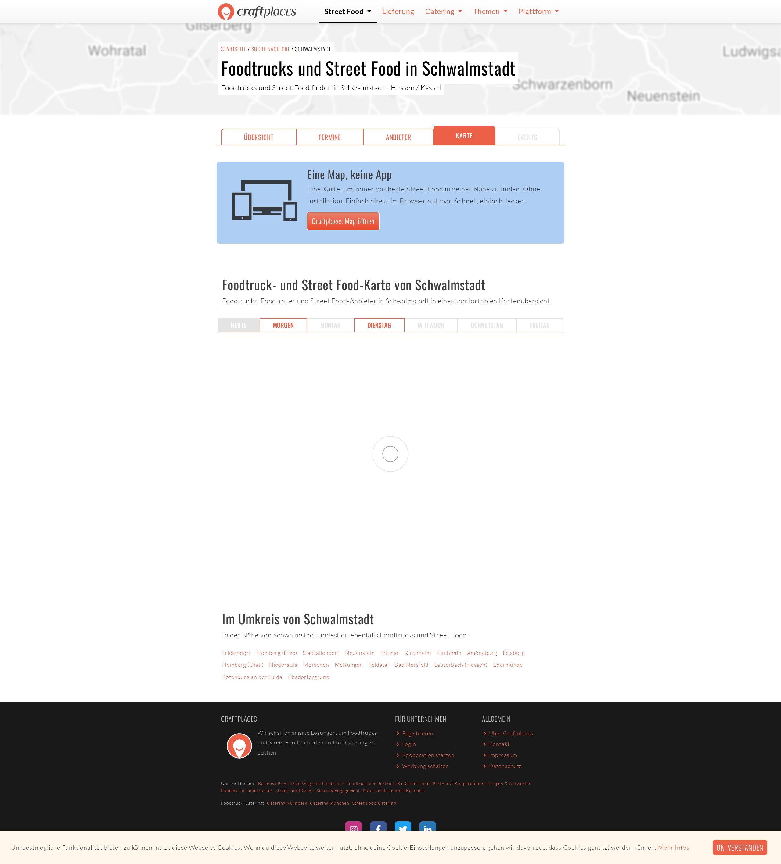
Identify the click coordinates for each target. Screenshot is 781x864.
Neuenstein (360, 652)
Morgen (283, 325)
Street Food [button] (345, 11)
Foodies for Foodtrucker (247, 790)
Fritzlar (389, 652)
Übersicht (259, 137)
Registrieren (418, 733)
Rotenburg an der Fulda (252, 676)
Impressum (503, 755)
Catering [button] (440, 11)
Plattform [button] (536, 11)
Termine (330, 137)
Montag (330, 325)
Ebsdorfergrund (309, 676)
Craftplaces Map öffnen (343, 221)
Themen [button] (487, 11)
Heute (239, 325)
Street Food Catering (374, 802)
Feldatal (379, 664)
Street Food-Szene (294, 790)
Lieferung (398, 11)
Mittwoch (431, 325)
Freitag (540, 325)
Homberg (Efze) (277, 652)
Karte (464, 135)
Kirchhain (448, 652)
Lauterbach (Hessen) (461, 664)
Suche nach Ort (270, 49)
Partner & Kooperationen (459, 783)
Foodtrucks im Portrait (370, 783)
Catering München (329, 802)
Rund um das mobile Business (393, 790)
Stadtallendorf (321, 652)
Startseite (233, 49)
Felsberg (514, 652)
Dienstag (379, 325)
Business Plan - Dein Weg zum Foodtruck (301, 783)
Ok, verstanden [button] (740, 847)
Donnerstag (487, 325)
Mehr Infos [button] (673, 847)
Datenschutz (505, 765)
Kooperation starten (428, 755)
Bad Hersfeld (411, 664)
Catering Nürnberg (287, 802)
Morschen (316, 664)
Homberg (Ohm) (243, 664)
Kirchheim (418, 652)
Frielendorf (236, 652)
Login (409, 744)
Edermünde (508, 664)
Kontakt (499, 744)
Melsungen (349, 664)
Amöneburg (482, 652)
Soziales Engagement (338, 790)
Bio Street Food (413, 783)
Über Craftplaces (511, 733)
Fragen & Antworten (510, 783)
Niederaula (283, 664)
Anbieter (398, 137)
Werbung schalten (425, 765)
